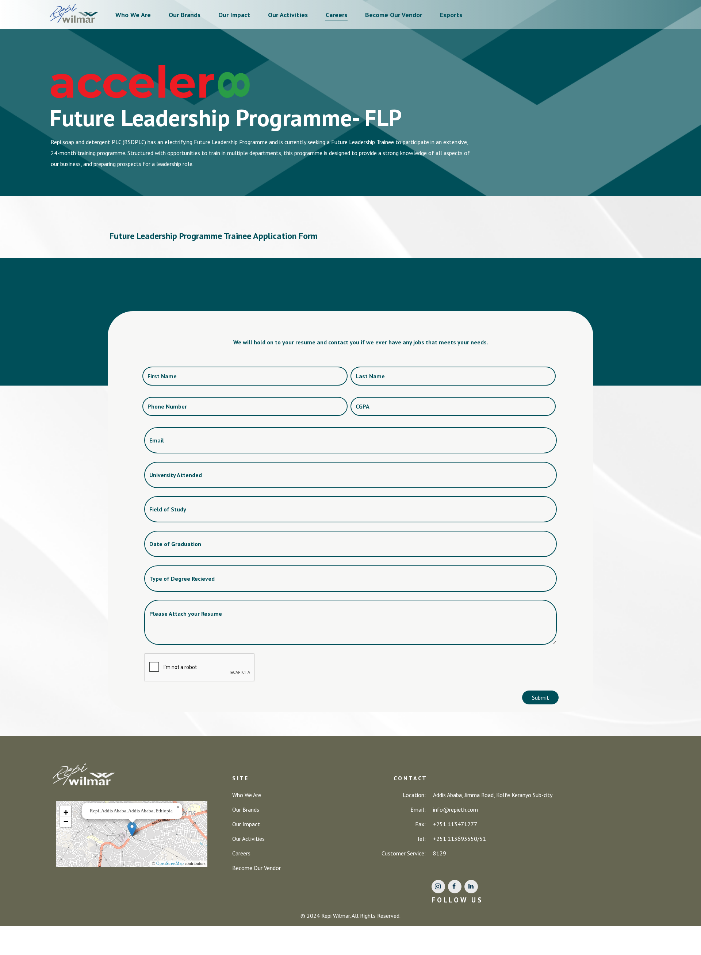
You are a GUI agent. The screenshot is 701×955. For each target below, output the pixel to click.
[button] (132, 828)
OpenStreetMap (170, 863)
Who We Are (133, 15)
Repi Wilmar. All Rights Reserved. (361, 915)
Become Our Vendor (393, 15)
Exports (451, 15)
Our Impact (234, 15)
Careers (336, 15)
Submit (540, 697)
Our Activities (288, 15)
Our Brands (184, 15)
